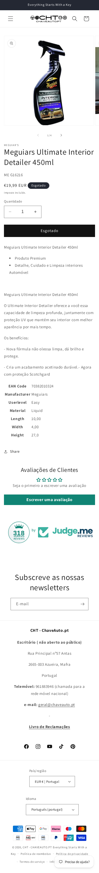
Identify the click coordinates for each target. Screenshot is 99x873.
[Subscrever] (82, 604)
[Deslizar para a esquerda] (38, 135)
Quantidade (13, 201)
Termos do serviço (32, 862)
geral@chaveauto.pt (56, 704)
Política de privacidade (72, 854)
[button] (10, 18)
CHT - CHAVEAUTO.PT (37, 847)
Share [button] (15, 451)
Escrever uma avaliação (49, 499)
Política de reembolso (36, 854)
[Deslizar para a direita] (61, 135)
